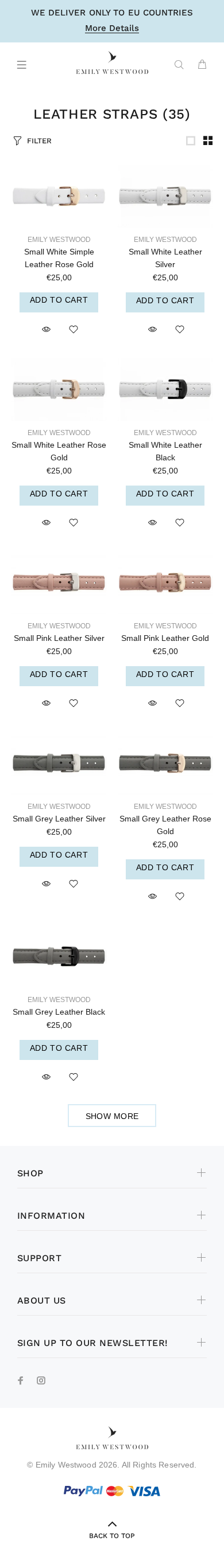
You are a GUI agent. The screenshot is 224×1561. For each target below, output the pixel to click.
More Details (112, 28)
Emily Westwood (59, 240)
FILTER (39, 140)
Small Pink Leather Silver (59, 638)
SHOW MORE (112, 1116)
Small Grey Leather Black (59, 1011)
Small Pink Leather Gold (165, 638)
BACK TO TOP (112, 1536)
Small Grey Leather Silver (59, 818)
